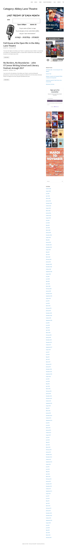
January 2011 (48, 510)
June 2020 (48, 278)
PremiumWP (34, 543)
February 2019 (48, 308)
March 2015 (48, 410)
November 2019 (49, 293)
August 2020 (48, 274)
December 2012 (49, 454)
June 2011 (48, 498)
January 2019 (48, 310)
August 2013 (48, 435)
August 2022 (48, 237)
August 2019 (48, 298)
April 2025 (48, 196)
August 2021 (48, 249)
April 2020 (48, 283)
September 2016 (49, 374)
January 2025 (48, 200)
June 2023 (48, 222)
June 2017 (48, 354)
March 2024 (48, 210)
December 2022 (49, 235)
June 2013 (48, 439)
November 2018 (49, 315)
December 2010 (49, 513)
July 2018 (47, 322)
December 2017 (49, 339)
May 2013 (48, 442)
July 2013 (47, 437)
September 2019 (49, 296)
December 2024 (49, 203)
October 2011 (48, 488)
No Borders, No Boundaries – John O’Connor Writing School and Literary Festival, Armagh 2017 (21, 65)
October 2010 (48, 518)
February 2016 (48, 391)
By (5, 47)
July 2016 (47, 378)
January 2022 (48, 242)
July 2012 (47, 466)
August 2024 (48, 208)
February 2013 (48, 449)
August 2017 (48, 349)
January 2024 (48, 213)
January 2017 (48, 366)
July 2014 (47, 422)
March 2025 (48, 198)
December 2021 (49, 244)
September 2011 (49, 491)
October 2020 (48, 269)
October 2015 (48, 400)
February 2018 (48, 335)
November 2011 (49, 486)
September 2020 (49, 271)
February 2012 (48, 479)
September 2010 (49, 520)
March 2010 (48, 535)
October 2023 (48, 215)
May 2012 (48, 471)
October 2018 (48, 318)
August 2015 (48, 405)
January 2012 (48, 481)
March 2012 (48, 476)
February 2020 (48, 288)
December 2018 (49, 313)
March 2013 (48, 447)
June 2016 (48, 381)
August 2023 (48, 217)
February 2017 (48, 364)
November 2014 (49, 415)
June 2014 (48, 425)
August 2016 (48, 376)
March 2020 (48, 286)
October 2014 (48, 418)
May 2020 (48, 281)
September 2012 (49, 461)
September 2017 (49, 347)
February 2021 (48, 259)
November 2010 (49, 515)
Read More (7, 57)
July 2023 (47, 220)
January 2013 (48, 452)
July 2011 (47, 496)
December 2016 (49, 369)
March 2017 (48, 361)
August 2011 (48, 493)
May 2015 (48, 408)
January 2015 (48, 413)
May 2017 (48, 357)
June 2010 (48, 527)
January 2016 (48, 393)
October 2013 (48, 432)
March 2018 (48, 332)
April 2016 (48, 386)
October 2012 (48, 459)
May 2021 (48, 252)
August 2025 (48, 191)
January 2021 (48, 261)
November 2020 (49, 266)
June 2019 (48, 303)
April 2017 (48, 359)
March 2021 (48, 257)
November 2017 (49, 342)
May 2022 (48, 239)
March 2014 (48, 427)
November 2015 (49, 398)
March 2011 (48, 505)
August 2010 (48, 522)
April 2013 (48, 444)
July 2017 (47, 352)
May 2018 (48, 327)
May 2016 (48, 383)
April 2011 (48, 503)
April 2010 (48, 532)
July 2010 (47, 525)
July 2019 (47, 300)
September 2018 (49, 320)
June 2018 (48, 325)
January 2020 (48, 291)
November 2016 (49, 371)
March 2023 (48, 230)
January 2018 (48, 337)
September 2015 (49, 403)
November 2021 (49, 247)
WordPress (43, 543)
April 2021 (48, 254)
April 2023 (48, 227)
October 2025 (48, 188)
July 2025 (47, 193)
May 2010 (48, 530)
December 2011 (49, 483)
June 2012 (48, 469)
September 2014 (49, 420)
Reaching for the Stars (50, 84)
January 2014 (48, 430)
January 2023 (48, 232)
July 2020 (47, 276)
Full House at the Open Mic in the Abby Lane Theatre (21, 44)
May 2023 (48, 225)
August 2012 (48, 464)
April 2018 (48, 330)
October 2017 (48, 344)
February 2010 (48, 537)
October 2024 (48, 205)
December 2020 (49, 264)
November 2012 (49, 457)
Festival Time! (48, 73)
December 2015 (49, 396)
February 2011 (48, 508)
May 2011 (48, 500)
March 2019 (48, 305)
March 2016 (48, 388)
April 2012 (48, 474)
